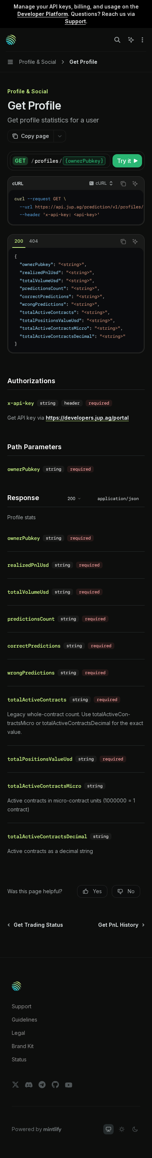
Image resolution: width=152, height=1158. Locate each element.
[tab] (18, 241)
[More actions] (142, 40)
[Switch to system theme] (108, 1129)
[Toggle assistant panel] (131, 40)
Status (19, 1059)
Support (21, 1006)
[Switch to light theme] (122, 1129)
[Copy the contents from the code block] (123, 183)
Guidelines (24, 1019)
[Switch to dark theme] (135, 1129)
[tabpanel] (76, 300)
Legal (18, 1033)
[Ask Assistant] (135, 183)
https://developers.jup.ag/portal (87, 418)
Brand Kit (23, 1046)
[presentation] (70, 160)
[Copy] (103, 161)
